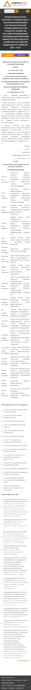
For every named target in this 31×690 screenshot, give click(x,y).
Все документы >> (24, 660)
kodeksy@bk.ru (21, 685)
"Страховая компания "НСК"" (15, 613)
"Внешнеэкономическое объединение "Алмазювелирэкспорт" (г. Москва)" (15, 566)
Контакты (4, 688)
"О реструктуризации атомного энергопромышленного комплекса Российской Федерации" (15, 550)
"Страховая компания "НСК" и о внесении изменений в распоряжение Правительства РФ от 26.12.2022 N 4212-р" (15, 598)
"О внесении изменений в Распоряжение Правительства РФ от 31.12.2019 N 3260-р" (15, 524)
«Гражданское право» (7, 683)
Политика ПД (20, 688)
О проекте (11, 688)
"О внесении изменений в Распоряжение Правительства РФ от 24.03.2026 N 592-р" (15, 623)
